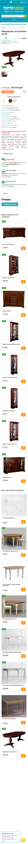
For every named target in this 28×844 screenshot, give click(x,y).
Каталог (14, 19)
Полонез (9, 43)
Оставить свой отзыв (9, 204)
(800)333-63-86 (18, 12)
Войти (3, 2)
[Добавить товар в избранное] (25, 91)
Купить (7, 92)
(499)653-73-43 (8, 12)
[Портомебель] (14, 8)
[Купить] (23, 248)
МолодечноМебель (14, 42)
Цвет (4, 100)
